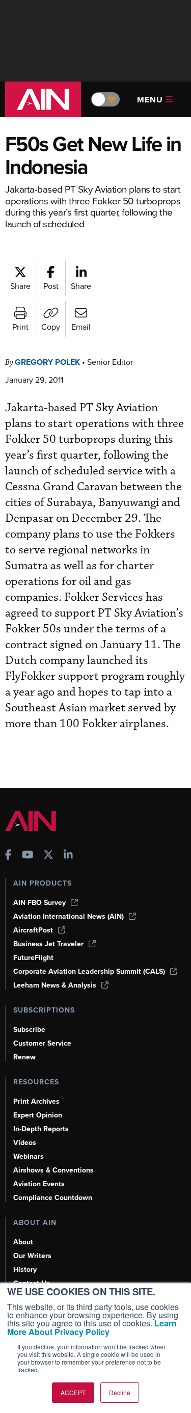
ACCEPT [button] (73, 1392)
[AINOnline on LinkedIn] (68, 855)
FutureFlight (33, 957)
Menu (150, 99)
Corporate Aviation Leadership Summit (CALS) (89, 971)
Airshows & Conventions (53, 1170)
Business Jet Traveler (48, 944)
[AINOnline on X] (48, 855)
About (23, 1242)
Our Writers (32, 1255)
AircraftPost (33, 930)
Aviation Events (39, 1184)
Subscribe (29, 1029)
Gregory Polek (47, 362)
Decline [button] (119, 1392)
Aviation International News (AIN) (68, 916)
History (25, 1269)
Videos (24, 1142)
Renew (24, 1057)
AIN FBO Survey (39, 902)
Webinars (28, 1156)
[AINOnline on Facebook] (8, 855)
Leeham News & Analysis (54, 985)
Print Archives (36, 1101)
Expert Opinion (37, 1115)
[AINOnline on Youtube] (28, 855)
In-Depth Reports (41, 1129)
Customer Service (42, 1043)
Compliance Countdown (52, 1197)
